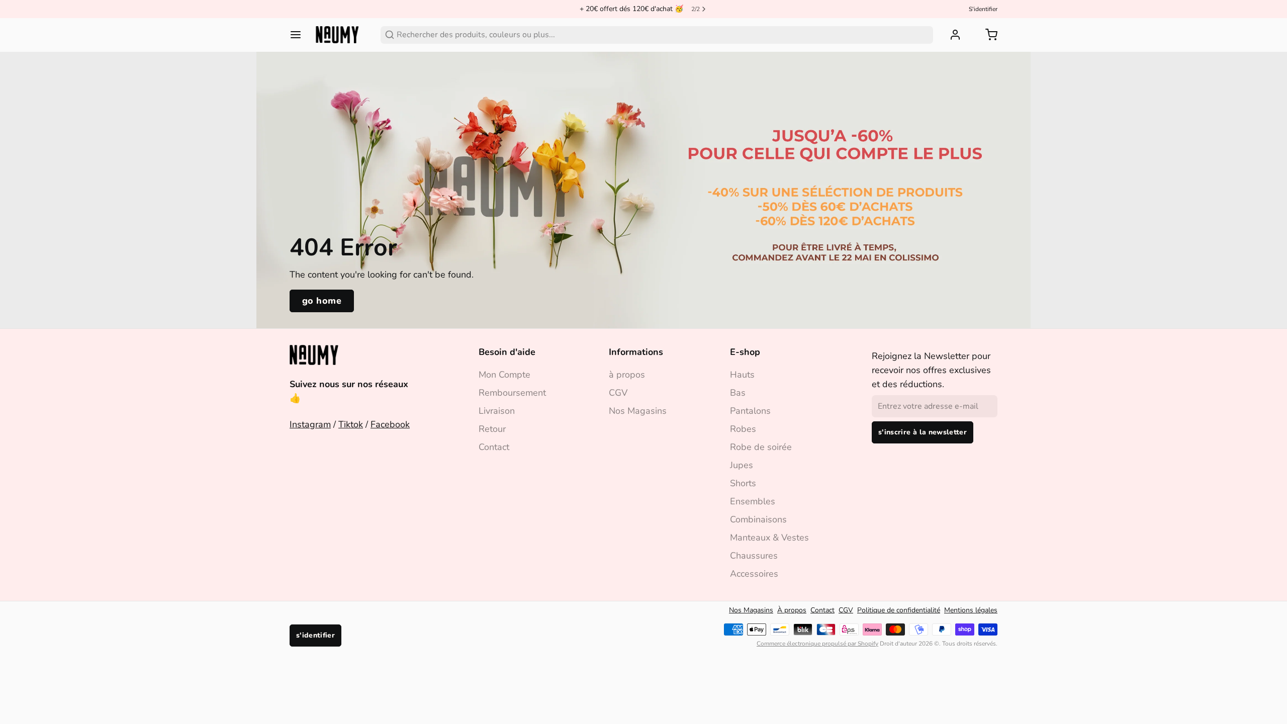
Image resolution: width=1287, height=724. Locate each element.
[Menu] (300, 35)
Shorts (743, 483)
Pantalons (750, 411)
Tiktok (350, 424)
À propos (791, 610)
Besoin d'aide (507, 352)
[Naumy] (337, 34)
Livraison (497, 411)
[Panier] (987, 35)
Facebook (390, 424)
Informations (636, 352)
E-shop (745, 352)
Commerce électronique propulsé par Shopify (817, 644)
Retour (492, 429)
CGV (618, 393)
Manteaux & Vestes (769, 537)
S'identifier (983, 9)
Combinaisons (758, 519)
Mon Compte (504, 375)
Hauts (742, 375)
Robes (743, 429)
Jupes (741, 465)
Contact (494, 447)
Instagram (310, 424)
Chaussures (754, 556)
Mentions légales (970, 610)
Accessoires (754, 574)
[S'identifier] (951, 35)
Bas (738, 393)
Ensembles (752, 501)
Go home (321, 301)
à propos (627, 375)
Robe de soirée (761, 447)
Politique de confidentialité (898, 610)
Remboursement (512, 393)
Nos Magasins (638, 411)
